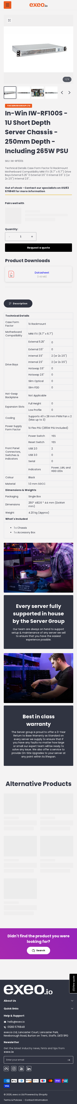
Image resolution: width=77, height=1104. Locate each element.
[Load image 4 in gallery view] (51, 92)
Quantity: (11, 229)
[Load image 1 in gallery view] (10, 92)
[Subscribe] (68, 1060)
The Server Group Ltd (18, 106)
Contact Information (36, 1100)
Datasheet (42, 272)
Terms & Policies (13, 1100)
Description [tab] (20, 303)
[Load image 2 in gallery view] (24, 92)
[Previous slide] (62, 92)
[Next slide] (69, 92)
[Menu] (7, 5)
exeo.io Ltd (19, 1094)
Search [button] (40, 950)
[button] (9, 20)
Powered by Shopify (36, 1094)
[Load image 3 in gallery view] (37, 92)
